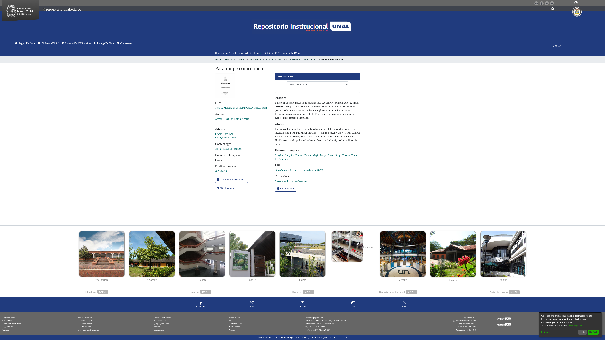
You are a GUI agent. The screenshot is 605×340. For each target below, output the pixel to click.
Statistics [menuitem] (268, 53)
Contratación (8, 320)
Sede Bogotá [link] (255, 59)
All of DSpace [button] (252, 53)
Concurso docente (85, 324)
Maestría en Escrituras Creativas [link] (302, 59)
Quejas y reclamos (161, 324)
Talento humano (85, 317)
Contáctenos (234, 327)
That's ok (593, 332)
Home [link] (218, 59)
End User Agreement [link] (321, 337)
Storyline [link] (279, 155)
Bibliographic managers (231, 179)
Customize (545, 332)
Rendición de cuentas (11, 324)
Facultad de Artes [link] (274, 59)
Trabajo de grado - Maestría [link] (228, 148)
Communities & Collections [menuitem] (229, 53)
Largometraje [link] (281, 159)
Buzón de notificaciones (88, 330)
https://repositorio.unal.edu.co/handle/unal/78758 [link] (299, 170)
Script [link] (338, 155)
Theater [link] (346, 155)
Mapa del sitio (235, 317)
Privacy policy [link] (302, 337)
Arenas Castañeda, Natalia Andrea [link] (232, 119)
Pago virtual (7, 327)
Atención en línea (236, 324)
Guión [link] (331, 155)
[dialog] (570, 325)
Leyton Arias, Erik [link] (224, 133)
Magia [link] (323, 155)
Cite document (226, 188)
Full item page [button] (286, 188)
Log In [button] (556, 45)
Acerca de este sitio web (466, 327)
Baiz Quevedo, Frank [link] (225, 137)
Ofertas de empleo (85, 320)
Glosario (232, 330)
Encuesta (157, 327)
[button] (576, 3)
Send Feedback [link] (340, 337)
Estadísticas (159, 330)
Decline (582, 332)
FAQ (231, 320)
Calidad (5, 330)
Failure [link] (307, 155)
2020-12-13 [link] (221, 171)
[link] (241, 107)
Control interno (84, 327)
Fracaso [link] (299, 155)
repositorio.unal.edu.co (63, 9)
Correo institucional (162, 317)
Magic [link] (316, 155)
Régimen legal (8, 317)
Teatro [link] (354, 155)
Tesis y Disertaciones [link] (235, 59)
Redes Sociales (160, 320)
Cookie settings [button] (265, 337)
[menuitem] (253, 53)
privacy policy (575, 326)
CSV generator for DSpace (288, 53)
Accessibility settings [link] (284, 337)
